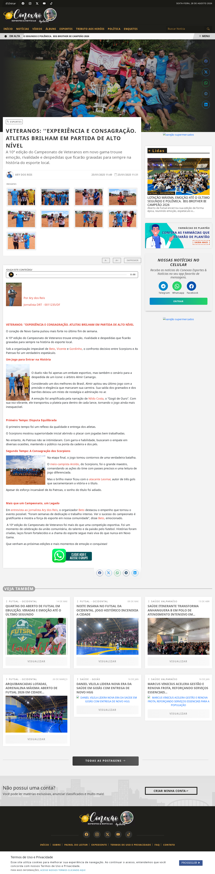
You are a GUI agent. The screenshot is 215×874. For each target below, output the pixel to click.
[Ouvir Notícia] (11, 274)
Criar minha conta (170, 791)
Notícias (22, 28)
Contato (169, 844)
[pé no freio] (178, 153)
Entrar (11, 3)
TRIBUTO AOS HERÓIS (90, 28)
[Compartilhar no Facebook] (206, 61)
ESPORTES (66, 28)
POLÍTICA (114, 28)
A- (106, 260)
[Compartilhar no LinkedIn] (206, 105)
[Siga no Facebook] (22, 3)
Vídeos (37, 28)
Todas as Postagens (104, 760)
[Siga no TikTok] (51, 3)
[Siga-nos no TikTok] (128, 834)
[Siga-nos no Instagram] (97, 834)
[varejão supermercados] (178, 357)
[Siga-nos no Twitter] (107, 834)
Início (8, 28)
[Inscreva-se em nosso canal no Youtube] (118, 834)
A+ (117, 260)
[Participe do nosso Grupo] (72, 556)
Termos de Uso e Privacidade (130, 844)
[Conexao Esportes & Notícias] (31, 15)
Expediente (99, 844)
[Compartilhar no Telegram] (206, 94)
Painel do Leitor (76, 844)
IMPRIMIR (133, 260)
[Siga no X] (37, 3)
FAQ (157, 844)
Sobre (57, 844)
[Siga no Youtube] (44, 3)
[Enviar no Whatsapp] (206, 83)
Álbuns (51, 28)
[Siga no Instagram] (30, 3)
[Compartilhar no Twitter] (206, 72)
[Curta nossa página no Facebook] (86, 834)
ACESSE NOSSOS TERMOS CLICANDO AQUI (62, 870)
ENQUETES (131, 28)
